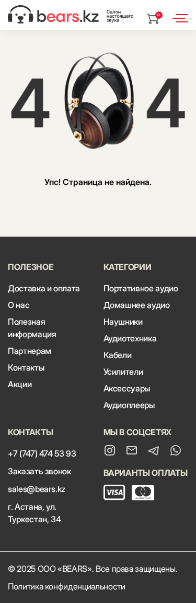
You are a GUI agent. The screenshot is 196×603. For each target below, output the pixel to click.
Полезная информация (32, 327)
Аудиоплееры (129, 405)
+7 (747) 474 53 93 (42, 453)
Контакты (26, 367)
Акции (19, 384)
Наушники (123, 321)
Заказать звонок (39, 471)
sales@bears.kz (36, 489)
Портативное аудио (140, 288)
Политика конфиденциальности (66, 586)
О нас (18, 305)
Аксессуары (126, 388)
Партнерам (29, 351)
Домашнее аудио (136, 305)
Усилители (123, 371)
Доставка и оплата (44, 288)
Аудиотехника (130, 338)
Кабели (117, 355)
